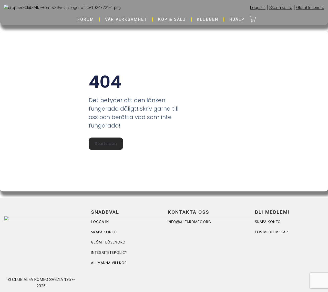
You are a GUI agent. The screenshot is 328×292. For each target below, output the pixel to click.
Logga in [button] (257, 7)
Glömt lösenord (108, 242)
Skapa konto (104, 232)
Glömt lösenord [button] (310, 7)
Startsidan (106, 144)
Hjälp (236, 19)
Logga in (100, 221)
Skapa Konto (268, 221)
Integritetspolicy (109, 252)
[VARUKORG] (253, 19)
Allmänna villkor (109, 262)
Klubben (207, 19)
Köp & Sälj (172, 19)
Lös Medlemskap (271, 232)
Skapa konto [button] (280, 7)
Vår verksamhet (126, 19)
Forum (85, 19)
